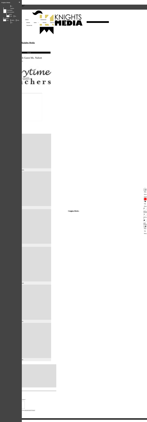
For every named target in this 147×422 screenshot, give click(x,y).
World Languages (10, 12)
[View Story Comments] (144, 189)
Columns (28, 22)
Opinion (27, 19)
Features (12, 8)
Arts (31, 25)
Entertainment (43, 19)
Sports (35, 22)
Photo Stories (9, 10)
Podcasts (28, 25)
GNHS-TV (52, 22)
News (12, 6)
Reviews (44, 22)
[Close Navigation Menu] (19, 2)
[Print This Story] (144, 226)
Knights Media (5, 2)
